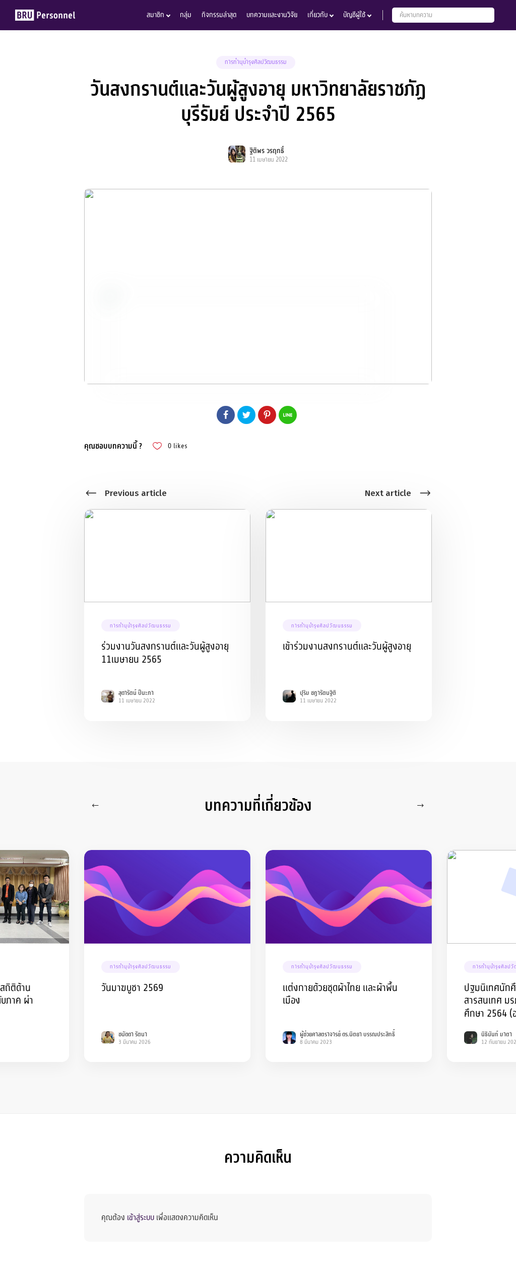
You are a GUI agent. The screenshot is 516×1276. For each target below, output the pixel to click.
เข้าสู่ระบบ (140, 1218)
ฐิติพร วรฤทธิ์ (266, 151)
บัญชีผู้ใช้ (354, 15)
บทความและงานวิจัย (271, 15)
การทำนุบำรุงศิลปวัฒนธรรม (256, 61)
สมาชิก (155, 15)
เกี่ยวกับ (317, 15)
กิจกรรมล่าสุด (219, 15)
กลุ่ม (185, 15)
